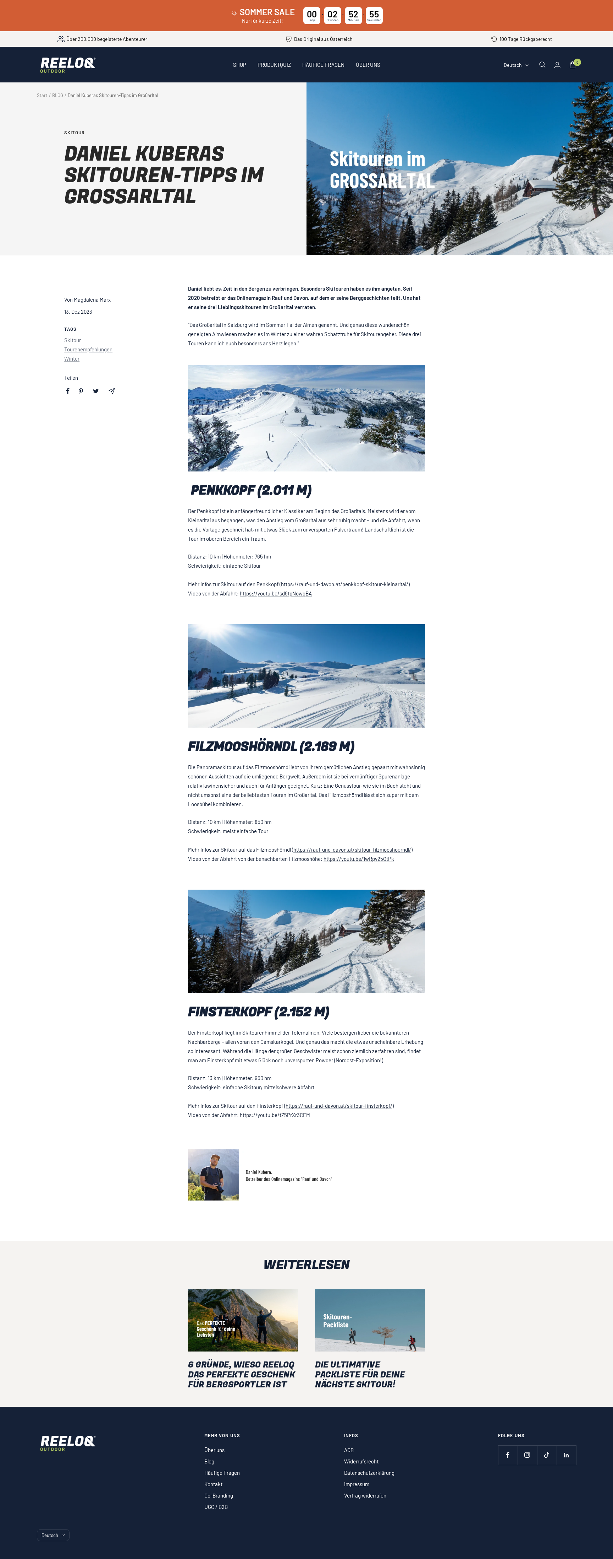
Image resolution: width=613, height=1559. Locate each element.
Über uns (214, 1450)
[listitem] (68, 391)
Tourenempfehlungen (88, 349)
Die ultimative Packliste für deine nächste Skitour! (360, 1375)
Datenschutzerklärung (369, 1472)
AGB (349, 1450)
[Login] (557, 65)
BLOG (57, 95)
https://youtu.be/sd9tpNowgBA (276, 593)
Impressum (356, 1484)
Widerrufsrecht (361, 1461)
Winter (71, 358)
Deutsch (513, 65)
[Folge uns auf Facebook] (508, 1455)
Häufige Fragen (222, 1472)
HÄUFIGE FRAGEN (323, 64)
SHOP (239, 64)
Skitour (74, 132)
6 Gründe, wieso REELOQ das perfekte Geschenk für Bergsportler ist (241, 1375)
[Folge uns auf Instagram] (527, 1455)
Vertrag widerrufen (365, 1495)
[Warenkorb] (572, 64)
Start (42, 95)
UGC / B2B (216, 1507)
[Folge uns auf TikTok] (547, 1455)
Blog (209, 1461)
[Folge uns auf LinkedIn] (566, 1455)
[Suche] (542, 64)
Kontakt (213, 1484)
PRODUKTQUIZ (274, 64)
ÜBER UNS (368, 64)
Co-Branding (218, 1495)
